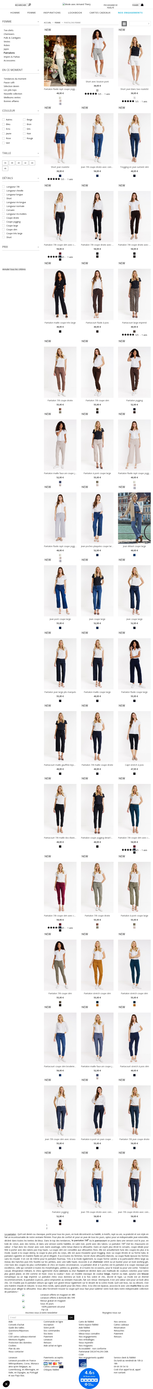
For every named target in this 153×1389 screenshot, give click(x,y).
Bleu (8, 124)
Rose (8, 138)
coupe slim (11, 229)
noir (125, 1273)
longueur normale (15, 206)
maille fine (135, 1285)
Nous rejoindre (86, 1342)
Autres (9, 119)
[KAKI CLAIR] (60, 97)
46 (5, 168)
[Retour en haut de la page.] (142, 1385)
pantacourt (101, 1240)
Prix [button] (5, 247)
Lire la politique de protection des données (23, 1364)
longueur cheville (14, 190)
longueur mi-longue (16, 202)
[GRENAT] (60, 253)
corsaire (10, 210)
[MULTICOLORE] (60, 409)
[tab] (20, 22)
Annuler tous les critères (14, 269)
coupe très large (14, 233)
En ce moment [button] (12, 70)
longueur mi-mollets (16, 214)
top (26, 1276)
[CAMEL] (134, 927)
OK (71, 1317)
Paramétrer (18, 1374)
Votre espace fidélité (88, 1324)
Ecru (8, 128)
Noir (29, 133)
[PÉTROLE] (97, 1002)
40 (19, 163)
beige (107, 1273)
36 (5, 163)
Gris (28, 128)
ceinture (63, 1270)
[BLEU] (60, 103)
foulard (81, 1270)
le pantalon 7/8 (80, 1240)
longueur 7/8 (12, 186)
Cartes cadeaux (121, 1324)
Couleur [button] (8, 110)
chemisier (98, 1261)
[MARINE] (134, 409)
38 (12, 163)
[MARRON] (60, 1223)
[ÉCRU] (134, 97)
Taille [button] (6, 153)
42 (25, 163)
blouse (145, 1273)
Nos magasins (86, 1345)
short (9, 198)
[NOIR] (60, 259)
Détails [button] (7, 178)
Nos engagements (88, 1336)
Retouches (119, 1330)
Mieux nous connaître (89, 1333)
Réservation (119, 1327)
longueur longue (14, 194)
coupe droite (12, 217)
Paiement (118, 1333)
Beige (29, 119)
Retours (117, 1336)
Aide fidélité (84, 1327)
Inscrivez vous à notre (41, 1312)
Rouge (30, 138)
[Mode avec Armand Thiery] (76, 3)
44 (32, 163)
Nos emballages (86, 1339)
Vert (8, 142)
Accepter (50, 1374)
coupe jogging (13, 221)
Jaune (8, 133)
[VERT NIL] (97, 90)
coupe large (12, 225)
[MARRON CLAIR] (60, 100)
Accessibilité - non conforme (92, 1348)
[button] (20, 21)
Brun (29, 124)
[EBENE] (97, 256)
